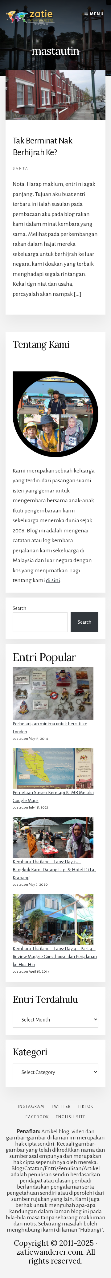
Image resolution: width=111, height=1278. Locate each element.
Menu (97, 14)
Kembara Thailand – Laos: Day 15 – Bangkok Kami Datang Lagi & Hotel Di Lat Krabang (54, 869)
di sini (53, 580)
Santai (22, 169)
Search (19, 608)
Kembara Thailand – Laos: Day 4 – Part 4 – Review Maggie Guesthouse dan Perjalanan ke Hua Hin (55, 956)
